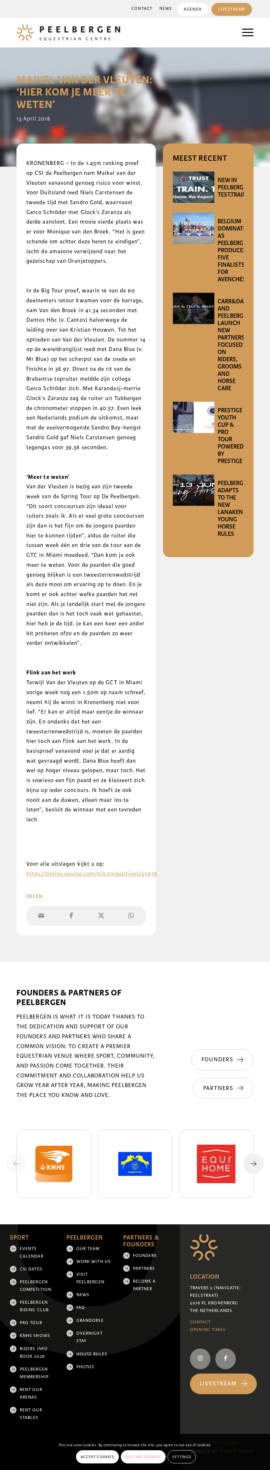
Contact (142, 8)
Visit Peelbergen (90, 1278)
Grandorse (90, 1320)
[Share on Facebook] (71, 916)
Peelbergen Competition (35, 1285)
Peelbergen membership (34, 1373)
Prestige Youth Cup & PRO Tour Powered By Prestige (231, 436)
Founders (145, 1255)
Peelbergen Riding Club (34, 1306)
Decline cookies (143, 1457)
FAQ (80, 1307)
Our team (88, 1248)
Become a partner (144, 1285)
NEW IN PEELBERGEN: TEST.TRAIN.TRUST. (241, 187)
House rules (91, 1354)
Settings (181, 1457)
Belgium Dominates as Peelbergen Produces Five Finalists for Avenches (234, 250)
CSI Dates (31, 1269)
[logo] (68, 32)
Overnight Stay (89, 1337)
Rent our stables (31, 1413)
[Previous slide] (16, 1164)
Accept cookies (97, 1457)
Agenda (193, 9)
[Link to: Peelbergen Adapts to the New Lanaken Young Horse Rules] (193, 490)
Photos (85, 1367)
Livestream (231, 9)
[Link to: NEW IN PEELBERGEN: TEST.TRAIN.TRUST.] (193, 187)
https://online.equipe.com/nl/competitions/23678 (91, 873)
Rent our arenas (31, 1393)
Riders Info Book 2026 (34, 1352)
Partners (144, 1268)
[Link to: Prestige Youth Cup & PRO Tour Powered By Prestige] (193, 417)
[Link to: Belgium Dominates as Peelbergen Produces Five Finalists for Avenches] (193, 228)
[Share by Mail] (41, 916)
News (165, 8)
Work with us (93, 1261)
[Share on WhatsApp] (131, 916)
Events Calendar (31, 1252)
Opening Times (208, 1329)
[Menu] (244, 32)
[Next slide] (253, 1164)
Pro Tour (31, 1322)
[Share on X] (101, 916)
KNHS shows (35, 1335)
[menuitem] (142, 9)
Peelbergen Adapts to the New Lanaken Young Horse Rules (234, 508)
